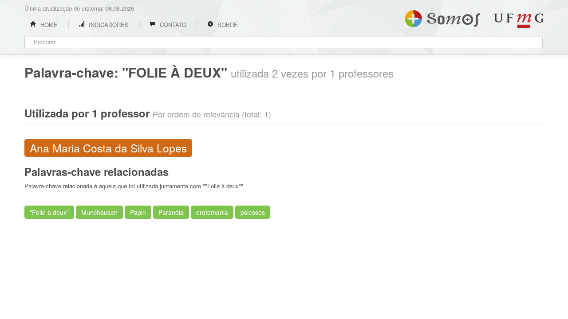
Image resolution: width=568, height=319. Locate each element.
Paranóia (171, 212)
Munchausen (99, 212)
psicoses (253, 212)
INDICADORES (108, 24)
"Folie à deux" (49, 212)
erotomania (212, 212)
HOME (48, 24)
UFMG (519, 20)
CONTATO (172, 24)
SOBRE (227, 24)
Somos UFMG (442, 16)
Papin (138, 212)
